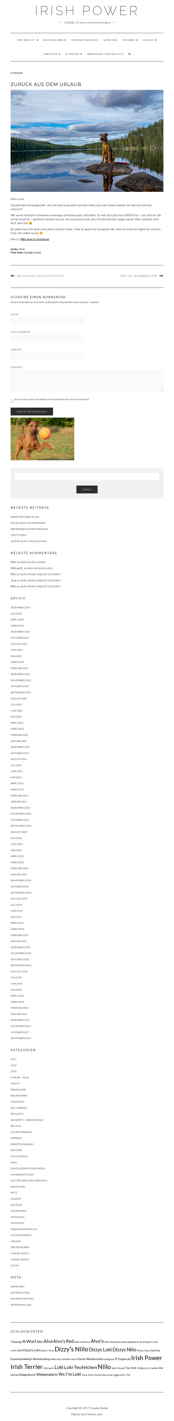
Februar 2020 (19, 868)
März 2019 (17, 929)
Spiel (114, 1368)
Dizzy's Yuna (47, 1350)
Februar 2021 (19, 795)
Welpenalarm (53, 40)
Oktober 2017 (20, 1032)
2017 (14, 1059)
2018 (14, 1065)
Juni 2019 (16, 910)
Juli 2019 (16, 904)
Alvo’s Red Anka (112, 1341)
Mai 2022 (16, 716)
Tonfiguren (143, 1368)
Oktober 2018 (20, 959)
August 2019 (19, 898)
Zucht (15, 1265)
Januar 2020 (19, 874)
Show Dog (110, 40)
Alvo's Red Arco (82, 1341)
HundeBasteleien (22, 1174)
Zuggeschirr (119, 1374)
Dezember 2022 (20, 674)
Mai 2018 (16, 989)
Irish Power (87, 10)
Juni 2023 (16, 649)
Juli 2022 (16, 704)
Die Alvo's (17, 1113)
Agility (15, 1083)
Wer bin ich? (26, 40)
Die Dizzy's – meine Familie (27, 1120)
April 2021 (17, 783)
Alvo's (97, 1341)
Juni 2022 (16, 710)
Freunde (129, 40)
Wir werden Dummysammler (29, 529)
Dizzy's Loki (31, 1350)
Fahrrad (16, 1138)
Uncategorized (21, 1235)
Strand (121, 1368)
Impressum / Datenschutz (105, 54)
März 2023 (17, 662)
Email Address (21, 332)
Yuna (84, 1374)
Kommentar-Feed (22, 1298)
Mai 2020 (16, 850)
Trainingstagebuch (84, 40)
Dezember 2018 (20, 947)
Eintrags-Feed (20, 1292)
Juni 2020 (16, 844)
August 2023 (19, 644)
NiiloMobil (18, 1186)
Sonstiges (50, 54)
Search (87, 489)
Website (16, 349)
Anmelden (17, 1286)
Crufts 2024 (18, 535)
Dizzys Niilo (124, 1349)
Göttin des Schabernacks (64, 1359)
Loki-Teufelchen (80, 1367)
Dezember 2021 (20, 747)
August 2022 (19, 698)
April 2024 (17, 619)
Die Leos (16, 1125)
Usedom (153, 1368)
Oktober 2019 (20, 886)
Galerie (149, 40)
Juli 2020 (16, 838)
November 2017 (21, 1026)
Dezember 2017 (20, 1019)
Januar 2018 (19, 1014)
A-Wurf (29, 1341)
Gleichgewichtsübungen (28, 1168)
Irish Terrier (27, 1366)
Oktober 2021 (20, 753)
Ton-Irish (130, 1368)
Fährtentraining (22, 1144)
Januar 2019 (19, 941)
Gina (14, 1162)
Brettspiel (145, 1341)
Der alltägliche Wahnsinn (28, 522)
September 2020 (21, 825)
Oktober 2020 (20, 819)
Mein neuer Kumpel (33, 562)
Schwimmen (19, 1210)
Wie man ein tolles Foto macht (40, 275)
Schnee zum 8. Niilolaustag (29, 541)
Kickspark (49, 1368)
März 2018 (17, 1001)
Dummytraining (21, 1132)
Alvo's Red (63, 1341)
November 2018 (21, 953)
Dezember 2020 (20, 807)
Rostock (16, 1204)
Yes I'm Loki (69, 1374)
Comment (17, 367)
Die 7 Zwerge (19, 1107)
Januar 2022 (19, 741)
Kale (74, 1414)
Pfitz (14, 1192)
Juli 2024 (16, 613)
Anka (124, 1341)
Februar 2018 (19, 1007)
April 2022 (17, 722)
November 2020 (21, 813)
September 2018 (21, 965)
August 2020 (19, 831)
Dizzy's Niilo (71, 1349)
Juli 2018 (16, 977)
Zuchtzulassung (103, 1374)
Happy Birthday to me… (26, 516)
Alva (48, 1341)
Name (15, 314)
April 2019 (17, 922)
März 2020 (17, 862)
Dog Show (155, 1350)
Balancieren (19, 1095)
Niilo (22, 249)
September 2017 (21, 1038)
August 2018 (19, 971)
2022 (14, 1071)
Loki (59, 1367)
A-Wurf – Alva (20, 1077)
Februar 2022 (19, 734)
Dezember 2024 (20, 607)
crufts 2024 (16, 1350)
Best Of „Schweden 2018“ (139, 275)
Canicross (17, 1101)
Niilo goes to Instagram (35, 239)
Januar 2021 (19, 801)
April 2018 (17, 995)
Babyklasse (18, 1089)
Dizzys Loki (100, 1349)
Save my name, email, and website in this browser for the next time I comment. (51, 399)
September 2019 (21, 892)
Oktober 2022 (20, 686)
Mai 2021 (16, 777)
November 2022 (21, 680)
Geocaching (19, 1156)
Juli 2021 (16, 765)
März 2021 (17, 789)
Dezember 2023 (20, 631)
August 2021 (19, 759)
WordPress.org (21, 1304)
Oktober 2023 (20, 637)
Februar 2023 (19, 668)
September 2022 (21, 692)
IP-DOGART (72, 54)
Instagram (108, 1359)
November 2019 (21, 880)
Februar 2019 (19, 935)
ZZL (128, 1374)
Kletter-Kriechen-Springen (29, 1180)
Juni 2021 (16, 771)
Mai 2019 (16, 916)
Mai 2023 (16, 656)
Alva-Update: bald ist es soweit (40, 574)
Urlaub (37, 252)
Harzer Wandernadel (90, 1359)
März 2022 (17, 728)
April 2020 (17, 856)
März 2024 (17, 625)
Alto (40, 1341)
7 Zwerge (16, 1341)
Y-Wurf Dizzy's (20, 1253)
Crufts (155, 1341)
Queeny (16, 1198)
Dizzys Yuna (143, 1350)
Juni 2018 (16, 983)
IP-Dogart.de (122, 1359)
